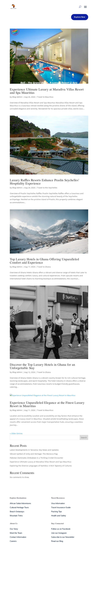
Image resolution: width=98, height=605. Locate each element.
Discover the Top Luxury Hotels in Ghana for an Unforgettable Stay (42, 366)
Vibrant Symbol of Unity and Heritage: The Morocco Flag (34, 454)
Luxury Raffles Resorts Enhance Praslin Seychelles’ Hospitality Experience (44, 181)
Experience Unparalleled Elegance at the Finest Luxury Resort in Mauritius (47, 404)
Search (84, 437)
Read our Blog (57, 541)
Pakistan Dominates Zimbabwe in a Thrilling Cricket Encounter (36, 458)
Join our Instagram (59, 533)
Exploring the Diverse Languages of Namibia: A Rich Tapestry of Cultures (41, 466)
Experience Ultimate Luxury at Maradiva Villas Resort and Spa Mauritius (47, 91)
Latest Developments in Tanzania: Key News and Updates (34, 450)
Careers (13, 541)
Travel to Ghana (44, 267)
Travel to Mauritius (45, 97)
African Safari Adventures (20, 503)
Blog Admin (17, 97)
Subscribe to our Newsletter (62, 537)
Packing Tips (56, 511)
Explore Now (79, 17)
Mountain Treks (16, 516)
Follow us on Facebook (60, 529)
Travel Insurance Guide (61, 507)
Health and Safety (58, 516)
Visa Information (58, 503)
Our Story (14, 529)
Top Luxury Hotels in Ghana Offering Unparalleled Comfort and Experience (44, 261)
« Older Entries (16, 433)
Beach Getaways (17, 511)
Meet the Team (16, 533)
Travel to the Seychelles (47, 187)
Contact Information (18, 537)
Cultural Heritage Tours (19, 507)
